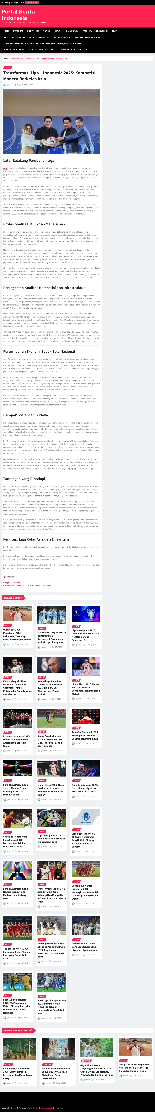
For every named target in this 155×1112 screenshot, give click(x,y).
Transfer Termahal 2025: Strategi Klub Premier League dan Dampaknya (85, 735)
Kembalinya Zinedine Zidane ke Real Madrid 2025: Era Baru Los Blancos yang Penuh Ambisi (49, 688)
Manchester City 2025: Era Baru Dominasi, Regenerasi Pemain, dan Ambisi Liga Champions (51, 637)
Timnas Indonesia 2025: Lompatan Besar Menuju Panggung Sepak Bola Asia (16, 953)
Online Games (72, 31)
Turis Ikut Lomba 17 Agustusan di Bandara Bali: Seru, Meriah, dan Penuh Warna (42, 43)
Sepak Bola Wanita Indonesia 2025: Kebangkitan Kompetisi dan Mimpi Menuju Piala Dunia (85, 892)
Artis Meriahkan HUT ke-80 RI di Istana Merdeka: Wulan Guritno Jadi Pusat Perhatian (45, 50)
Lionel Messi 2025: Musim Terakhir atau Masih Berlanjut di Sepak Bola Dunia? (51, 789)
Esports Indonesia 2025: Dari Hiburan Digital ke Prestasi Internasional (85, 788)
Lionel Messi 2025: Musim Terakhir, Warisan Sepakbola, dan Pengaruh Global (86, 689)
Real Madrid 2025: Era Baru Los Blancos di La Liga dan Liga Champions (85, 947)
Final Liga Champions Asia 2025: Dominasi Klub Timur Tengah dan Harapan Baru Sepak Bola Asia (51, 1007)
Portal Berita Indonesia (18, 14)
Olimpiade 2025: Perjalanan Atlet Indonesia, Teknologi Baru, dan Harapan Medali (17, 634)
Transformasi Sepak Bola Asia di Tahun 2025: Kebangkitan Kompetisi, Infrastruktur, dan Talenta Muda (51, 895)
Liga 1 (5, 168)
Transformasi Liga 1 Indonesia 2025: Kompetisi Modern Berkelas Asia (39, 58)
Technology (102, 31)
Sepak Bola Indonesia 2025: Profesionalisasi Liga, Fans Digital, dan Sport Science (49, 740)
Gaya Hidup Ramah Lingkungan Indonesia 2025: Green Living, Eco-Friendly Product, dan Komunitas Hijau (96, 1070)
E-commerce (33, 31)
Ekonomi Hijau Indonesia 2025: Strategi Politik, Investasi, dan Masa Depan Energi (17, 1073)
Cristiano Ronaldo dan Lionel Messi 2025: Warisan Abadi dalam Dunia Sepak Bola (15, 841)
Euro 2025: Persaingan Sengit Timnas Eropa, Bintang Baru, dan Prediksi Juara (15, 789)
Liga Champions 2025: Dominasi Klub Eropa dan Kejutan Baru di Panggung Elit (85, 635)
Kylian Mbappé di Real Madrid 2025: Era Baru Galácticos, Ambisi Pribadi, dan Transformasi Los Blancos (17, 688)
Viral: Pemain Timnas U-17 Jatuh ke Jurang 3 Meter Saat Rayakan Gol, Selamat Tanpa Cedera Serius (52, 37)
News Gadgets (47, 1108)
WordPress (34, 1108)
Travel (115, 31)
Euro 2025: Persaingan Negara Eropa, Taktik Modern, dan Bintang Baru (15, 893)
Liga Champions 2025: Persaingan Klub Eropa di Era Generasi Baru (51, 838)
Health (58, 31)
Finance (46, 31)
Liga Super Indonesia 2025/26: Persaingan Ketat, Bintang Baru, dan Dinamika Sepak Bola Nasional (17, 1006)
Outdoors (18, 31)
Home (6, 31)
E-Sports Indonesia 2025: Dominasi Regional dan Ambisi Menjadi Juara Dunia (16, 741)
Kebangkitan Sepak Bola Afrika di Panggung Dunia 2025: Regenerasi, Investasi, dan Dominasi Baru (51, 950)
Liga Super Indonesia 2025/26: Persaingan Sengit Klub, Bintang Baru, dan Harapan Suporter (83, 840)
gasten (10, 85)
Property (87, 31)
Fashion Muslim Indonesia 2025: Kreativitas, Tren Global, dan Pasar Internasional (56, 1073)
